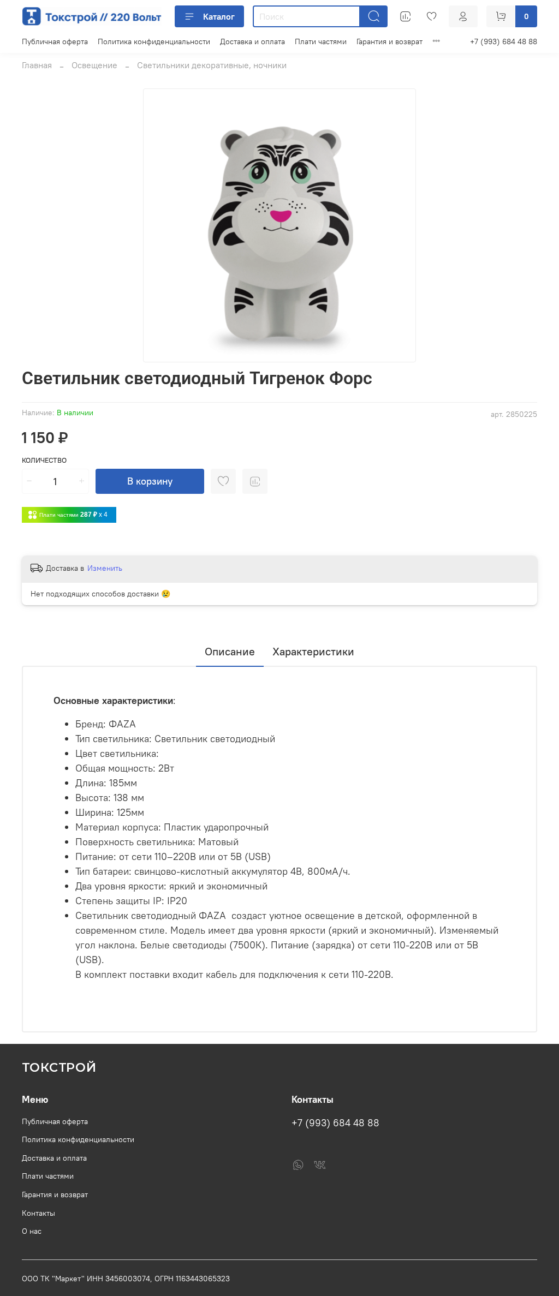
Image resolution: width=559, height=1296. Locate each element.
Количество (44, 460)
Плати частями (321, 41)
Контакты (38, 1213)
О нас (31, 1231)
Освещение (94, 64)
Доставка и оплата (252, 41)
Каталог (219, 16)
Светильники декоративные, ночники (212, 64)
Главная (37, 64)
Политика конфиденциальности (154, 41)
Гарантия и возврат (389, 41)
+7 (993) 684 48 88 (503, 41)
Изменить (104, 568)
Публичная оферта (55, 41)
